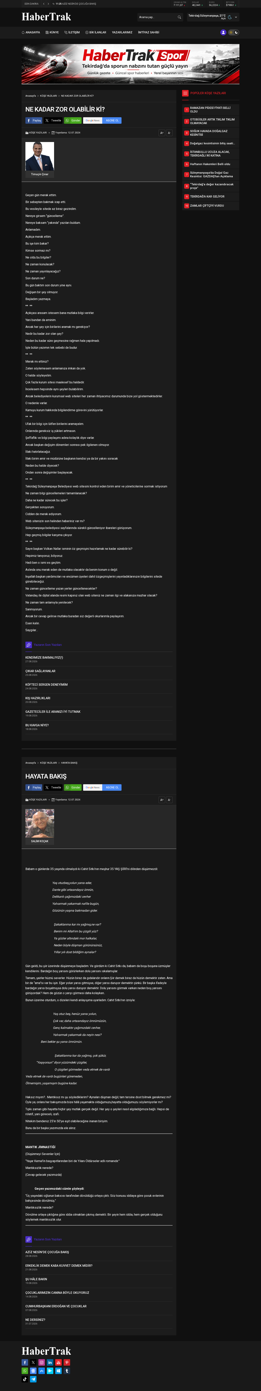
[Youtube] (58, 1362)
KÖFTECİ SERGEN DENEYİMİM (46, 684)
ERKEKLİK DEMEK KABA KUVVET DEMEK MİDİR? (58, 1265)
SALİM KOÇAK (39, 841)
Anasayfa (30, 95)
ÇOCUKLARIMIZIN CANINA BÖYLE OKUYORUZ (57, 1293)
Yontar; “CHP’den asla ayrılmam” (77, 3)
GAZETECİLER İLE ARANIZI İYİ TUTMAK (52, 712)
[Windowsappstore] (58, 1371)
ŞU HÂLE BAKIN (36, 1279)
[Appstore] (41, 1371)
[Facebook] (25, 1362)
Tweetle (56, 120)
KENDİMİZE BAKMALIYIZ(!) (44, 657)
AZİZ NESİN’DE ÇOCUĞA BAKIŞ (47, 1252)
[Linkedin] (50, 1362)
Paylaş (37, 120)
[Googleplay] (50, 1371)
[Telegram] (33, 1379)
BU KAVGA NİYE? (37, 725)
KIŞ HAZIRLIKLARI (37, 698)
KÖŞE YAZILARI (48, 95)
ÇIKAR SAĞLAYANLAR (40, 671)
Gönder (75, 120)
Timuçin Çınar (40, 174)
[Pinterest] (67, 1362)
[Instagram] (41, 1362)
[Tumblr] (67, 1371)
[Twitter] (33, 1362)
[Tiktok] (25, 1379)
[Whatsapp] (25, 1371)
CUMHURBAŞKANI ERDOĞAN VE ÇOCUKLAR (56, 1306)
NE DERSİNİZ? (35, 1320)
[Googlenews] (33, 1371)
